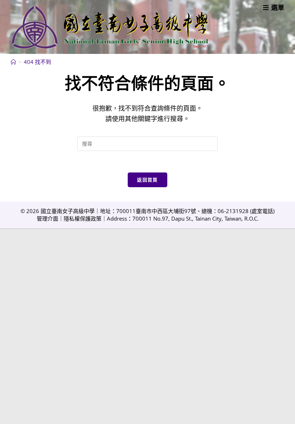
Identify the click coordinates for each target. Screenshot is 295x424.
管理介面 (47, 218)
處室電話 (262, 211)
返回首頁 (147, 179)
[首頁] (13, 61)
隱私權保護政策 (82, 218)
